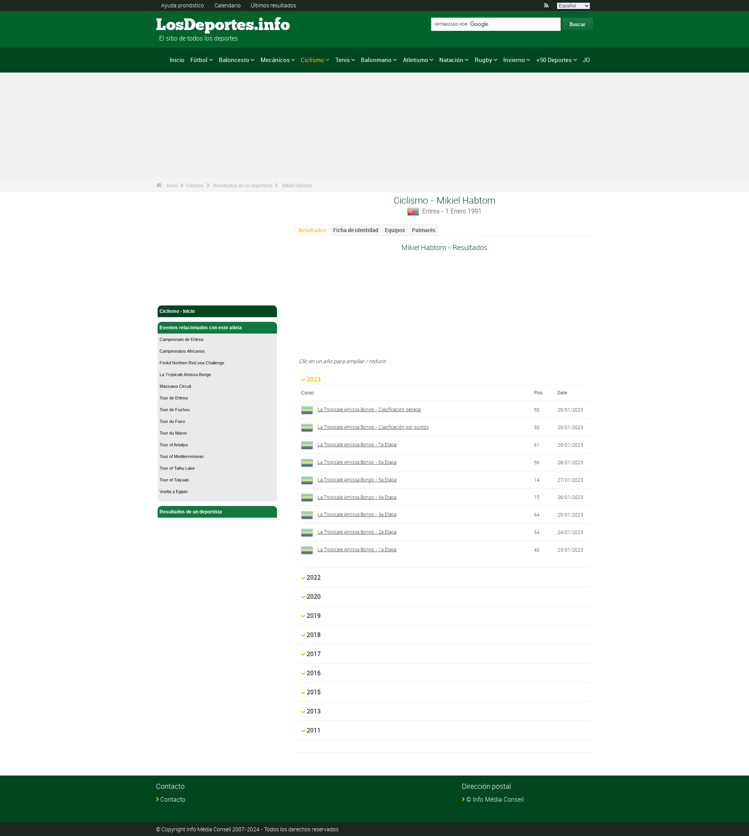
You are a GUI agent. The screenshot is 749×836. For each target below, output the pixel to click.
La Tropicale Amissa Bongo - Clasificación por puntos (373, 427)
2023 (314, 379)
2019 (314, 615)
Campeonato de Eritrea (181, 339)
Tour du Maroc (173, 433)
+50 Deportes (554, 60)
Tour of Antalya (174, 444)
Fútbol (199, 60)
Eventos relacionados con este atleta (201, 327)
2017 (314, 654)
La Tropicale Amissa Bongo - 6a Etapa (357, 462)
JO (586, 60)
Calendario (228, 5)
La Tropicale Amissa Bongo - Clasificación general (369, 409)
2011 (314, 730)
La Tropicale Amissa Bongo (185, 374)
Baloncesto (234, 60)
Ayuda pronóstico (182, 5)
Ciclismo (312, 60)
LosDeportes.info (185, 25)
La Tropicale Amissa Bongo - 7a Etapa (357, 444)
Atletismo (415, 60)
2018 (314, 634)
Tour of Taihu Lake (177, 468)
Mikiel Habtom (297, 185)
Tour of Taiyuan (174, 479)
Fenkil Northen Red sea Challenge (192, 362)
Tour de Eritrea (174, 398)
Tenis (342, 60)
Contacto (172, 799)
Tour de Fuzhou (175, 409)
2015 (314, 692)
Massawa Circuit (175, 386)
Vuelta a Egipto (174, 491)
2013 (314, 711)
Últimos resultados (273, 5)
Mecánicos (275, 60)
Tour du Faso (172, 421)
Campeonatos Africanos (182, 351)
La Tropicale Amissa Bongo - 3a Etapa (357, 514)
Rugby (483, 60)
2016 (314, 673)
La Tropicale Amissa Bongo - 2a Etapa (357, 532)
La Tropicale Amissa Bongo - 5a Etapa (357, 479)
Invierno (514, 60)
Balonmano (376, 60)
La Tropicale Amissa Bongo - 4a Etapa (357, 497)
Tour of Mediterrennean (182, 456)
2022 (314, 577)
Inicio (177, 60)
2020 (314, 596)
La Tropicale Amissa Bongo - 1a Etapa (357, 549)
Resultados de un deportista (243, 185)
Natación (451, 60)
